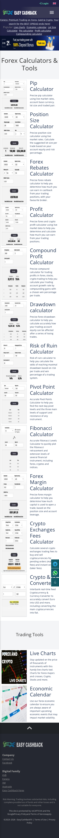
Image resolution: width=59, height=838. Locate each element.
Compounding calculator (29, 33)
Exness (6, 778)
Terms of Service (38, 814)
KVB (4, 775)
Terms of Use (40, 819)
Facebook (7, 762)
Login (47, 3)
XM (4, 782)
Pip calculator (26, 30)
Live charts (19, 27)
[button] (55, 3)
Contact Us (8, 758)
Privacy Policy (20, 814)
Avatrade (7, 786)
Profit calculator (43, 30)
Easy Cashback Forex (13, 790)
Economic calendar (37, 27)
